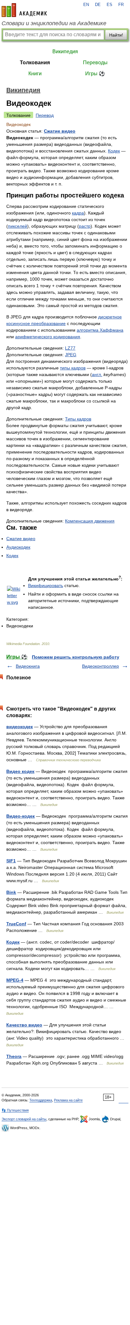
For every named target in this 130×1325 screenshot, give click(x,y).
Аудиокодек (18, 547)
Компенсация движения (90, 520)
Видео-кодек (20, 816)
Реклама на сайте (68, 1100)
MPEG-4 (14, 980)
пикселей (17, 226)
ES (109, 5)
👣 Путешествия (15, 1110)
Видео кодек (20, 771)
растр (85, 226)
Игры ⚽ (95, 73)
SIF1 (11, 860)
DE (98, 5)
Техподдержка (40, 1100)
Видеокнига (28, 666)
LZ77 (70, 348)
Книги (35, 73)
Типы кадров (78, 418)
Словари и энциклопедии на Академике (54, 23)
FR (121, 5)
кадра (78, 212)
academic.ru (24, 10)
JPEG (70, 354)
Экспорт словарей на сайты (24, 1119)
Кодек (114, 150)
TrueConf (16, 923)
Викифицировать (45, 585)
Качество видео (24, 1024)
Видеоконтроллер (100, 666)
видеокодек (19, 726)
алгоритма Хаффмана (100, 330)
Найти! (116, 34)
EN (86, 5)
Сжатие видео (59, 131)
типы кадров (73, 367)
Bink (11, 892)
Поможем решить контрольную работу (75, 657)
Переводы (95, 62)
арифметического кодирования (47, 336)
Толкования (35, 62)
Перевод (45, 115)
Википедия (65, 51)
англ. (97, 374)
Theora (13, 1056)
